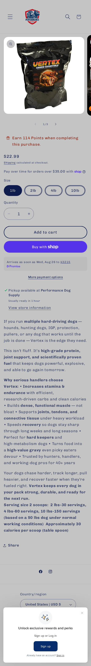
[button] (10, 17)
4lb (54, 190)
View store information (29, 308)
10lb (75, 190)
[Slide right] (55, 124)
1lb (13, 190)
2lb (33, 190)
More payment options (45, 277)
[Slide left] (35, 124)
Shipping (10, 162)
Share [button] (13, 545)
